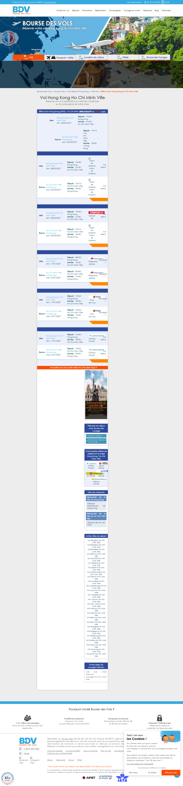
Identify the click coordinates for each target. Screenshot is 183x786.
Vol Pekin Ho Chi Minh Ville (96, 618)
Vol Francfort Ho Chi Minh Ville (96, 559)
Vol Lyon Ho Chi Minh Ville (96, 591)
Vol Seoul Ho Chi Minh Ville (96, 623)
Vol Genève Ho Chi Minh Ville (96, 564)
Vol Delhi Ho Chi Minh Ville (96, 555)
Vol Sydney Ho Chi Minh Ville (96, 641)
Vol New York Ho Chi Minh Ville (96, 605)
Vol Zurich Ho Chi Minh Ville (96, 655)
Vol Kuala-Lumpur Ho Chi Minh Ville (96, 573)
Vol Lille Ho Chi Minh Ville (96, 578)
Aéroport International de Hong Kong (96, 505)
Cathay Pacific (91, 467)
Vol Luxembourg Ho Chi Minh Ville (96, 587)
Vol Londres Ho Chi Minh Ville (96, 582)
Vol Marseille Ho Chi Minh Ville (96, 596)
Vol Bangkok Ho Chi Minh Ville (96, 541)
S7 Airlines (91, 476)
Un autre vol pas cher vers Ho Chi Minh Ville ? (73, 367)
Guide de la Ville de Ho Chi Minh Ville (97, 441)
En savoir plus (50, 2)
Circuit (71, 760)
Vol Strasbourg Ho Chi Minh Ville (96, 637)
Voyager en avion (132, 10)
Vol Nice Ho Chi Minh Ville (96, 609)
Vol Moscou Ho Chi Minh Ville (96, 600)
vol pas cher (67, 738)
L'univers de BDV (73, 751)
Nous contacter (90, 751)
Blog (157, 10)
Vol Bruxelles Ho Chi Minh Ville (96, 550)
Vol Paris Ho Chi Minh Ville (96, 614)
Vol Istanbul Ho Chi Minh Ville (96, 568)
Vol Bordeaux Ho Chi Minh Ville (96, 546)
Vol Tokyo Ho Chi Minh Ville (96, 646)
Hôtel (79, 760)
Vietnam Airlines (96, 482)
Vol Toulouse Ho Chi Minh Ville (96, 650)
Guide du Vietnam (95, 436)
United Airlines (101, 475)
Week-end (60, 760)
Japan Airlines (101, 467)
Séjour (50, 760)
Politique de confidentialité (59, 753)
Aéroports (147, 10)
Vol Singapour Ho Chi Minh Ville (96, 632)
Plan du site (105, 751)
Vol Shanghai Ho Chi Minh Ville (96, 628)
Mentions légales (55, 751)
